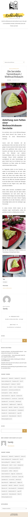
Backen (23, 378)
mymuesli (4, 407)
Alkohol (11, 378)
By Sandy (9, 80)
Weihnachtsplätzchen (7, 418)
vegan (19, 413)
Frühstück (20, 387)
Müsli (10, 407)
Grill (10, 392)
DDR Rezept (5, 387)
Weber (19, 416)
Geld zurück (4, 389)
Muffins (19, 404)
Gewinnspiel (5, 392)
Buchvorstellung (6, 384)
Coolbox (13, 384)
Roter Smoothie (12, 410)
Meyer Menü (5, 404)
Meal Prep (18, 401)
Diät (10, 387)
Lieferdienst (5, 401)
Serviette (5, 282)
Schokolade (20, 410)
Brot (21, 381)
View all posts (11, 446)
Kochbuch (19, 395)
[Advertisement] (14, 44)
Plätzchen (4, 410)
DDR (18, 384)
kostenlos (14, 398)
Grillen (15, 392)
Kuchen (21, 398)
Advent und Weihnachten (14, 68)
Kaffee (13, 395)
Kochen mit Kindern (6, 398)
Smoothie (4, 413)
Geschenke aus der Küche (14, 389)
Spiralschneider (12, 413)
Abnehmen (5, 378)
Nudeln (16, 407)
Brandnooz (15, 381)
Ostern (21, 407)
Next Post (14, 326)
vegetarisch (5, 416)
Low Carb (11, 401)
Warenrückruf (12, 416)
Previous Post (14, 318)
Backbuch (17, 378)
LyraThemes (15, 515)
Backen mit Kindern (6, 381)
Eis (15, 387)
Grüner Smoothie (6, 395)
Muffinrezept (13, 404)
